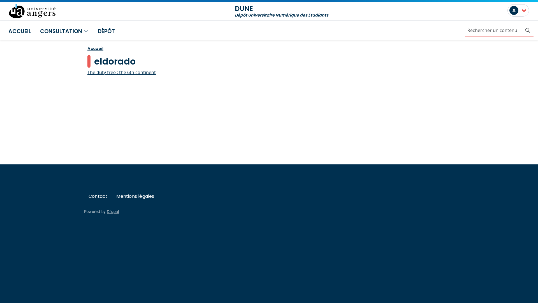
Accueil (19, 31)
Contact (98, 196)
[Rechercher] (527, 30)
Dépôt (106, 31)
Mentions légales (135, 196)
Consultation (62, 31)
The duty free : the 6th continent (121, 72)
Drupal (113, 211)
